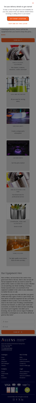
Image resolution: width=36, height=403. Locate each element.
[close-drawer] (33, 3)
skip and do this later (18, 23)
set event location (18, 19)
